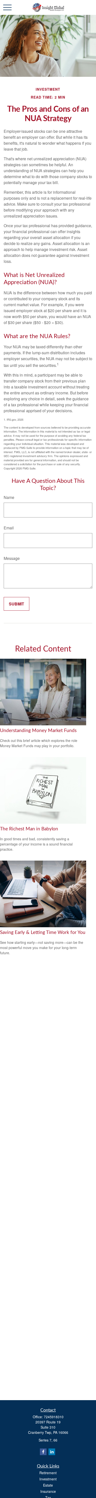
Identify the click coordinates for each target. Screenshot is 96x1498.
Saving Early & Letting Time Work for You (42, 932)
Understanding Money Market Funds (38, 730)
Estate (48, 1485)
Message (12, 558)
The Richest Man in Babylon (29, 829)
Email (9, 528)
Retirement (48, 1472)
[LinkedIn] (51, 1451)
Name (9, 497)
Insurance (48, 1491)
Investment (48, 1478)
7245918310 (54, 1416)
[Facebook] (43, 1451)
